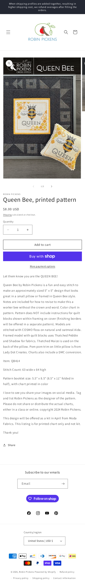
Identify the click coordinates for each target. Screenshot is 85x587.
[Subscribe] (63, 484)
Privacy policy (20, 578)
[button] (8, 32)
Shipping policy (41, 578)
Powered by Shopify (45, 571)
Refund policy (67, 571)
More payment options (42, 266)
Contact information (64, 578)
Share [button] (11, 445)
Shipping (7, 214)
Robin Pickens (26, 571)
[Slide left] (33, 186)
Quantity (8, 221)
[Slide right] (51, 186)
